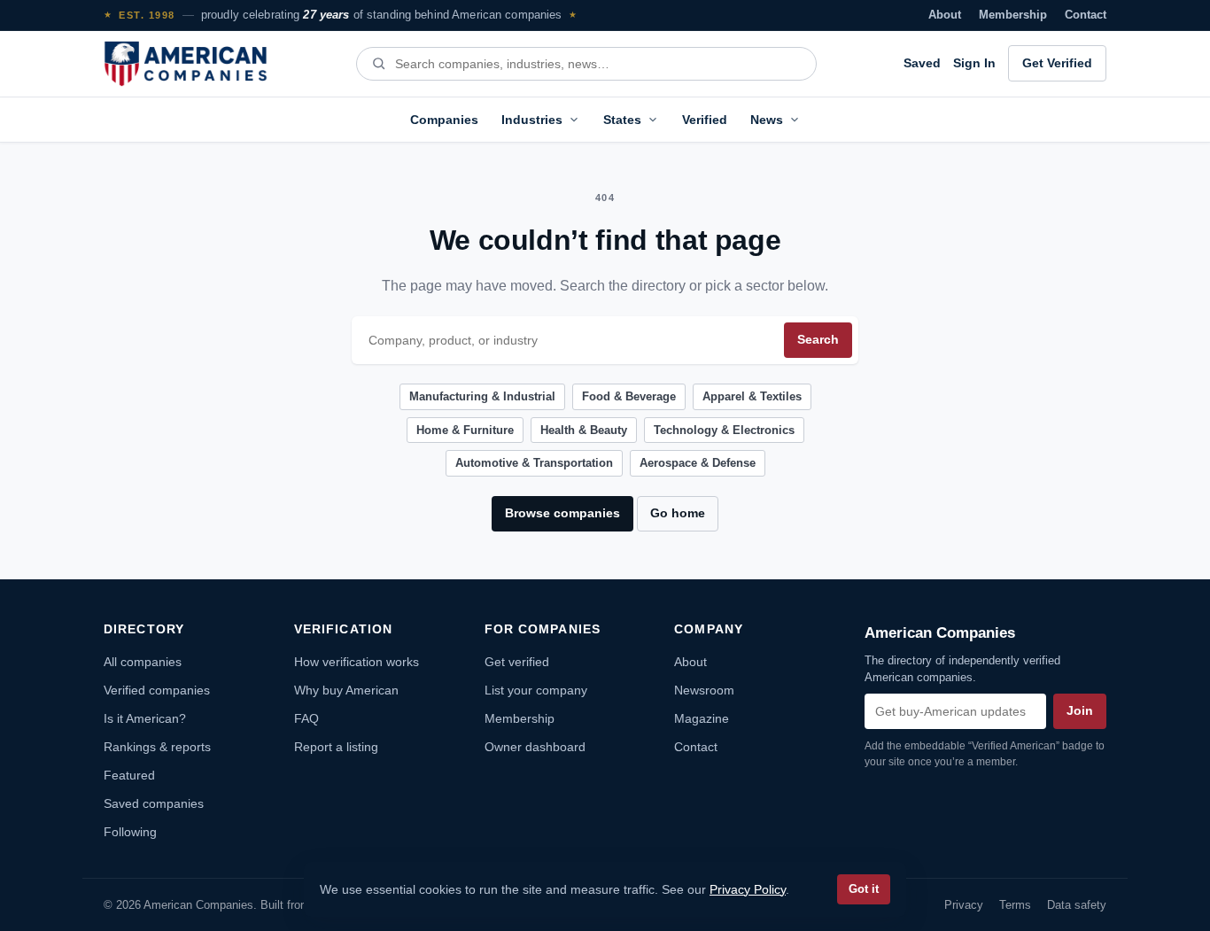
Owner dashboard (535, 747)
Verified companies (157, 690)
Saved (922, 63)
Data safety (1076, 905)
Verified (704, 119)
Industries (531, 119)
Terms (1015, 905)
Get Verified (1057, 63)
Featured (129, 775)
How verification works (356, 662)
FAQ (306, 718)
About (944, 14)
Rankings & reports (157, 747)
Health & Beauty (583, 430)
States (622, 119)
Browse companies (562, 513)
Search (818, 339)
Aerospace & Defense (698, 462)
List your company (536, 690)
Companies (444, 119)
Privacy (963, 905)
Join (1080, 711)
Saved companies (154, 803)
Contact (1085, 14)
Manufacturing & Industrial (482, 396)
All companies (143, 662)
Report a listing (336, 747)
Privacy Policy (748, 889)
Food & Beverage (629, 396)
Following (130, 832)
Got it (864, 889)
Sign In (974, 63)
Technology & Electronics (724, 430)
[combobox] (597, 64)
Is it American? (145, 718)
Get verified (517, 662)
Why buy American (346, 690)
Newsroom (704, 690)
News (766, 119)
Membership (1013, 14)
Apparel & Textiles (752, 396)
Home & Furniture (465, 430)
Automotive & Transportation (534, 462)
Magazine (701, 718)
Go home (677, 513)
